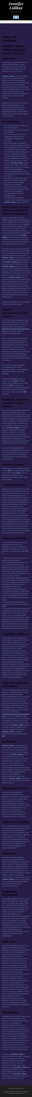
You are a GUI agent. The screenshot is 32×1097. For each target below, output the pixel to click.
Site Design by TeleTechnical (16, 1088)
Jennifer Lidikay (16, 5)
